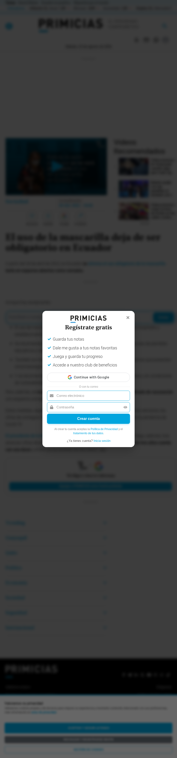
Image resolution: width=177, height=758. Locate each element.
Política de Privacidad (104, 429)
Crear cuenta (88, 419)
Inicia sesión (102, 440)
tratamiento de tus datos (88, 433)
